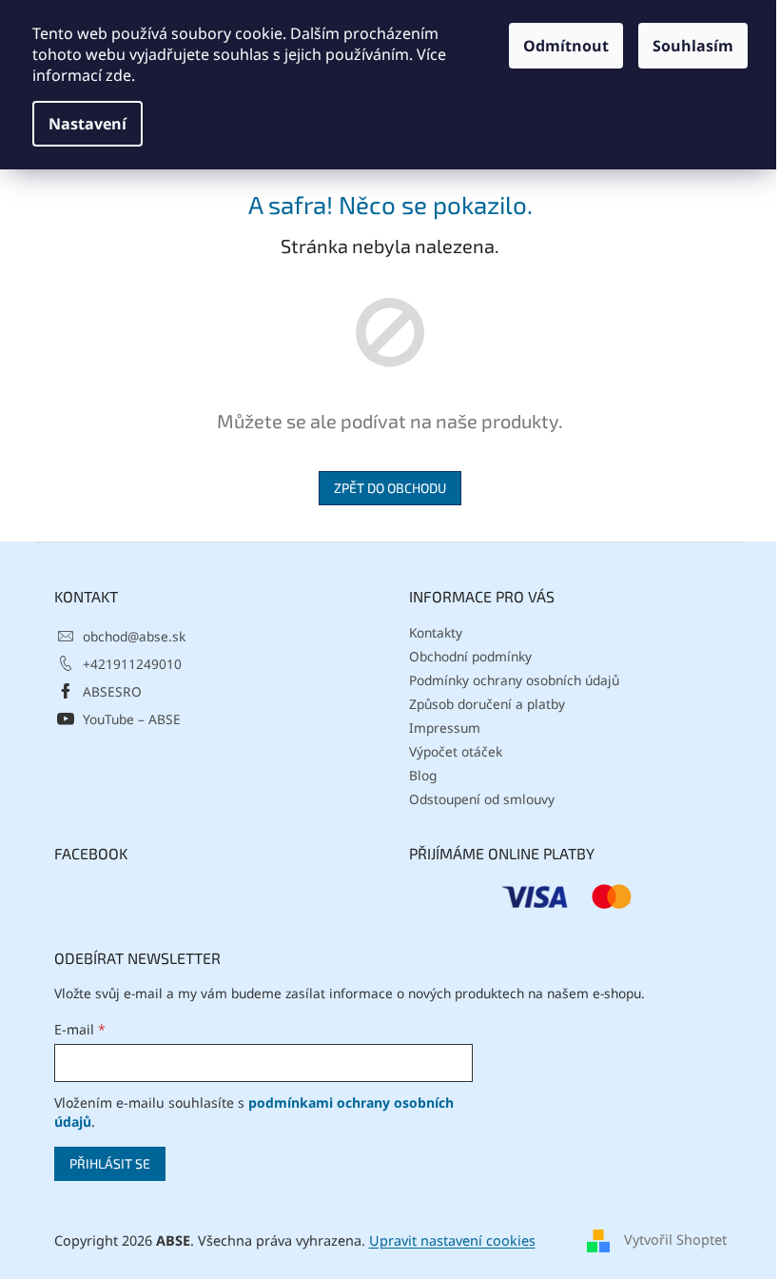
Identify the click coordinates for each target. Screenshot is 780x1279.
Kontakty (435, 632)
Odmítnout (566, 45)
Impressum (444, 727)
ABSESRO (112, 691)
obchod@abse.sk (134, 636)
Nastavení (88, 123)
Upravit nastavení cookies (452, 1240)
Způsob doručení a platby (487, 704)
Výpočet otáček (455, 751)
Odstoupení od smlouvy (482, 799)
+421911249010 (132, 664)
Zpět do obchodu (390, 488)
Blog (423, 775)
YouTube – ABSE (132, 719)
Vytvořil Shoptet (675, 1239)
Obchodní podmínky (470, 656)
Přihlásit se (109, 1163)
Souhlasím (693, 45)
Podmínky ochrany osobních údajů (514, 680)
